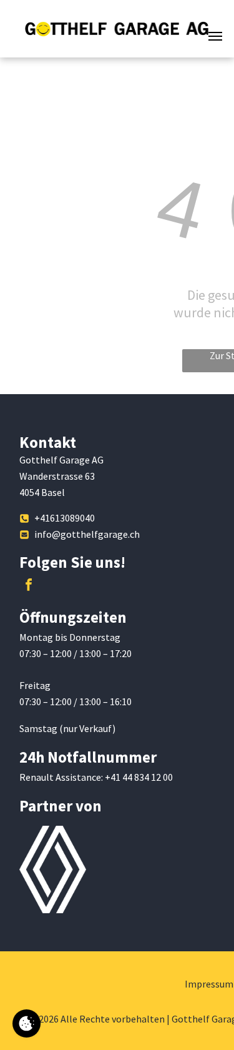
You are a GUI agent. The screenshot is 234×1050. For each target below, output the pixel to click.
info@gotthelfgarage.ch (87, 534)
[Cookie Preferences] (26, 1023)
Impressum (209, 984)
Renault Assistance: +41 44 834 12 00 (96, 777)
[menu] (215, 36)
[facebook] (28, 586)
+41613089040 (64, 518)
